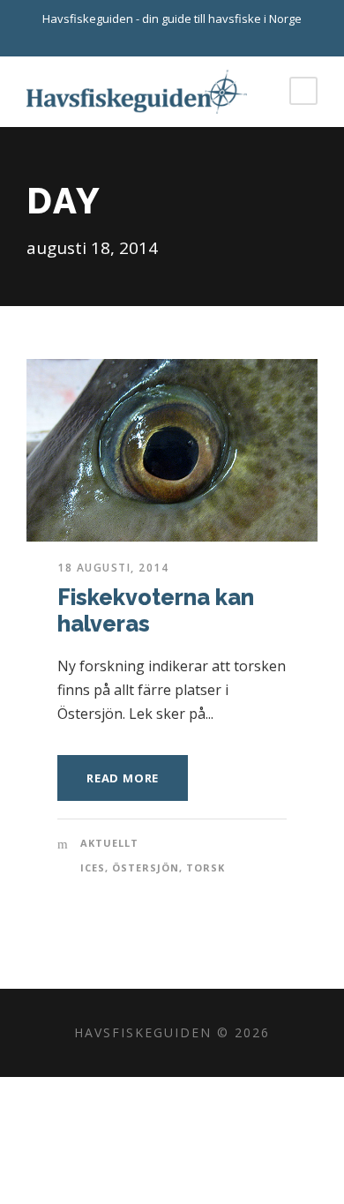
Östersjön (145, 867)
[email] (157, 38)
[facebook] (187, 38)
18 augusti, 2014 (112, 567)
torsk (205, 867)
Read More (122, 778)
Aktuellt (109, 842)
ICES (92, 867)
